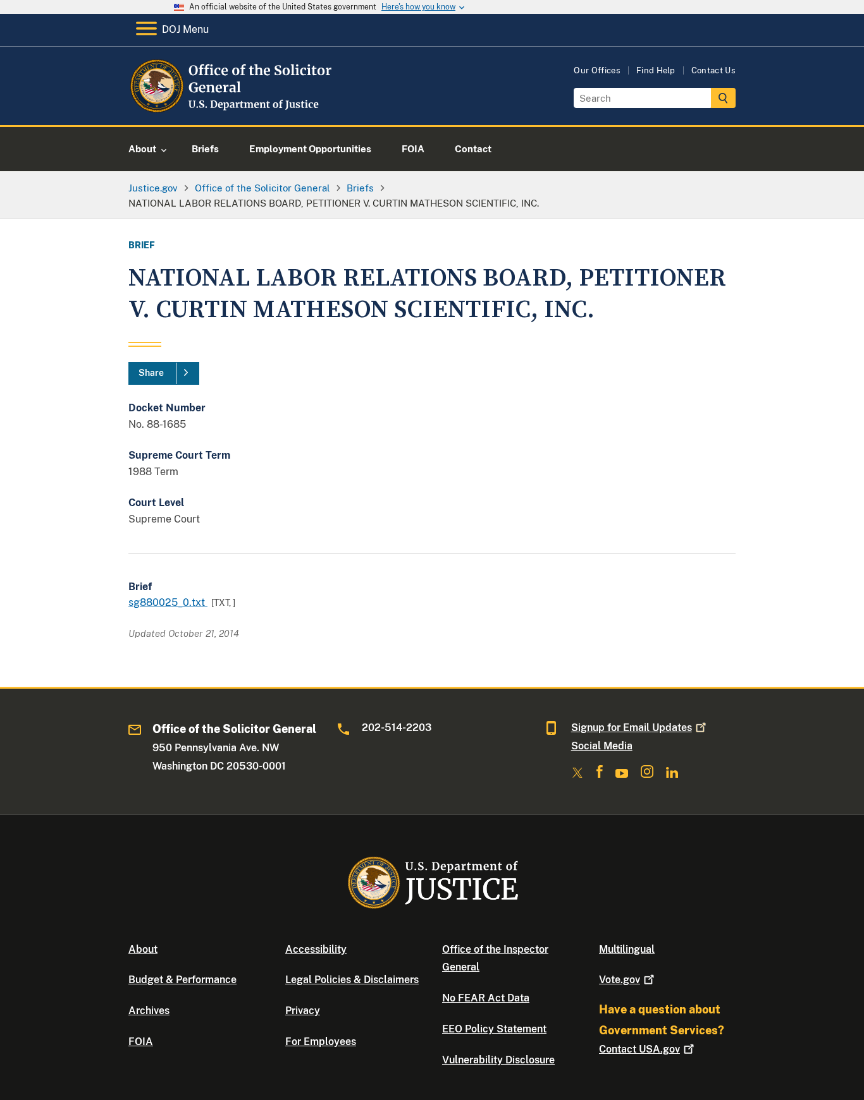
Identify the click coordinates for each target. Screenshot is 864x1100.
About (142, 949)
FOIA (140, 1042)
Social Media (602, 746)
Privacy (302, 1011)
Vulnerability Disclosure (498, 1060)
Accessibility (316, 949)
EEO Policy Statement (494, 1029)
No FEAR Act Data (485, 998)
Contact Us (713, 70)
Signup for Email (631, 728)
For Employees (320, 1042)
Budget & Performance (182, 980)
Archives (149, 1011)
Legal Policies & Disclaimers (352, 980)
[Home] (231, 110)
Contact (639, 1049)
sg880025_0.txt (167, 602)
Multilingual (627, 949)
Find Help (656, 70)
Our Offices (597, 70)
